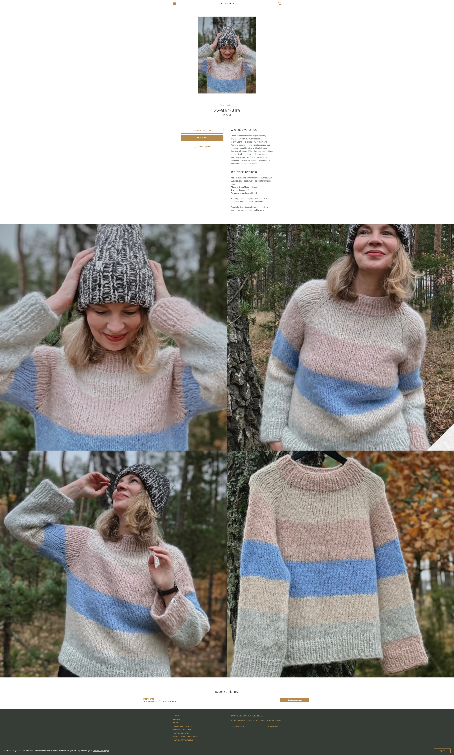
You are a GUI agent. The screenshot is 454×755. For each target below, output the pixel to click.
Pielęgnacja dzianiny (182, 726)
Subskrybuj (273, 726)
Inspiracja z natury (182, 729)
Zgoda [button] (442, 751)
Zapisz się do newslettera (247, 716)
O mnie (175, 722)
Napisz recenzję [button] (295, 700)
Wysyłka (177, 719)
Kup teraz (202, 138)
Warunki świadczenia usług (185, 736)
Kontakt (176, 715)
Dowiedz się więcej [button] (101, 751)
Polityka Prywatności (183, 740)
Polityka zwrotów (181, 733)
